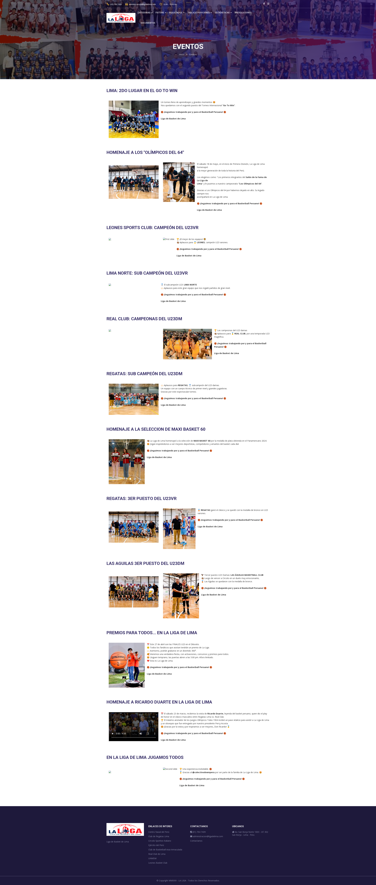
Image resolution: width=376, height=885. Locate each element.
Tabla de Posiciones (198, 12)
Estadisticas (222, 12)
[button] (163, 187)
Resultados (175, 12)
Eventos (193, 54)
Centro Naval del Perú (158, 832)
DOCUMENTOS (148, 23)
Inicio (181, 54)
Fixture (160, 12)
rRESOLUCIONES (243, 12)
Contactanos (196, 840)
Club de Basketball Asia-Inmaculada (165, 849)
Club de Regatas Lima (158, 836)
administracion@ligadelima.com (142, 4)
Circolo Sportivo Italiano (159, 840)
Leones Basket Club (157, 862)
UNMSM (152, 858)
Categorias (144, 12)
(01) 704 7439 (116, 4)
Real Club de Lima (156, 854)
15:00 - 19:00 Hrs (170, 4)
